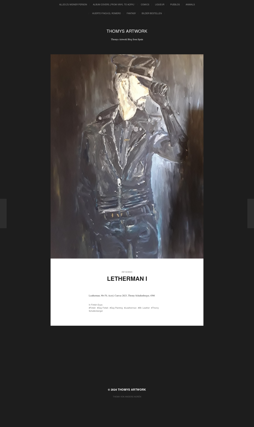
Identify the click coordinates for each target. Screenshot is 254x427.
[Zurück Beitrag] (3, 213)
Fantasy (131, 13)
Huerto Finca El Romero (106, 13)
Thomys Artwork (127, 31)
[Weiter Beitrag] (250, 213)
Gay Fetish (103, 307)
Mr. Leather (144, 307)
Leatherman (131, 307)
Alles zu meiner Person (73, 4)
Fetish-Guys (96, 304)
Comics (145, 4)
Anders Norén (133, 396)
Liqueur (159, 4)
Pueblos (175, 4)
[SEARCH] (169, 13)
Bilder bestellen (152, 13)
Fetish (93, 307)
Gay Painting (117, 307)
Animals (190, 4)
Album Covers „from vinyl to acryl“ (114, 4)
